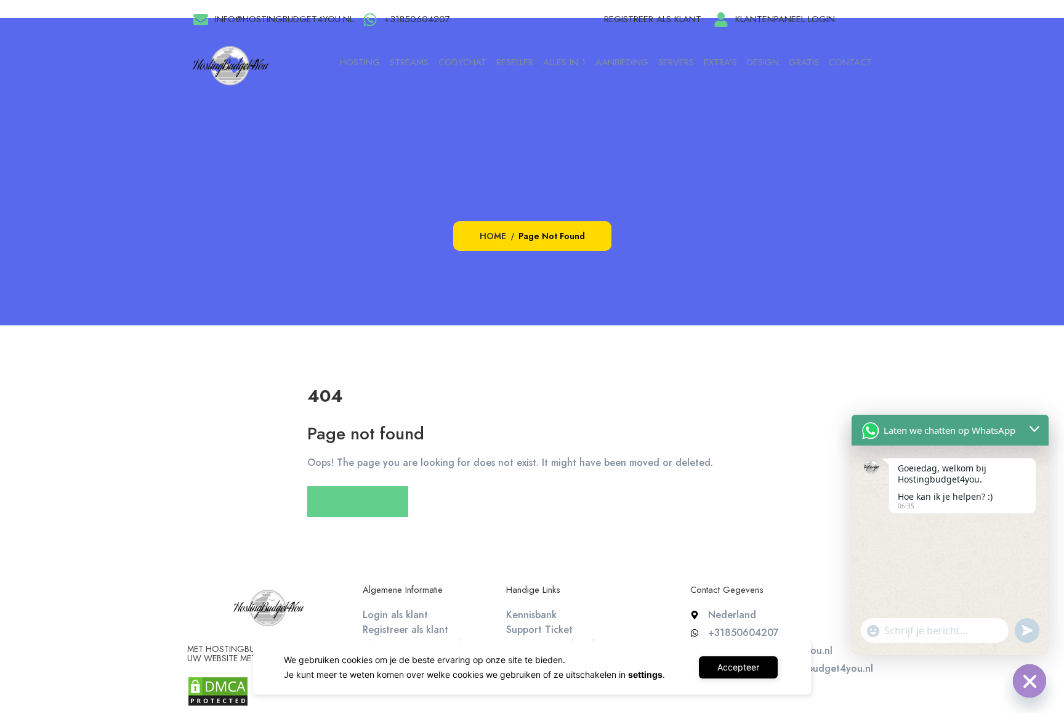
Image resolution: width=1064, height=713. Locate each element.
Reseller (514, 62)
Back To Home (357, 501)
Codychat (462, 62)
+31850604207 (417, 19)
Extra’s (720, 62)
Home (493, 236)
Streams (409, 62)
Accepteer (738, 667)
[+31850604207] (370, 19)
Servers (676, 62)
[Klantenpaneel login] (721, 19)
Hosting (360, 62)
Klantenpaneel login (785, 19)
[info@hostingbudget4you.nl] (200, 19)
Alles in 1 (564, 62)
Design (763, 62)
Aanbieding (621, 62)
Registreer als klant (652, 19)
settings (645, 674)
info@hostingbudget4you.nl (284, 19)
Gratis (804, 62)
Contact (850, 62)
